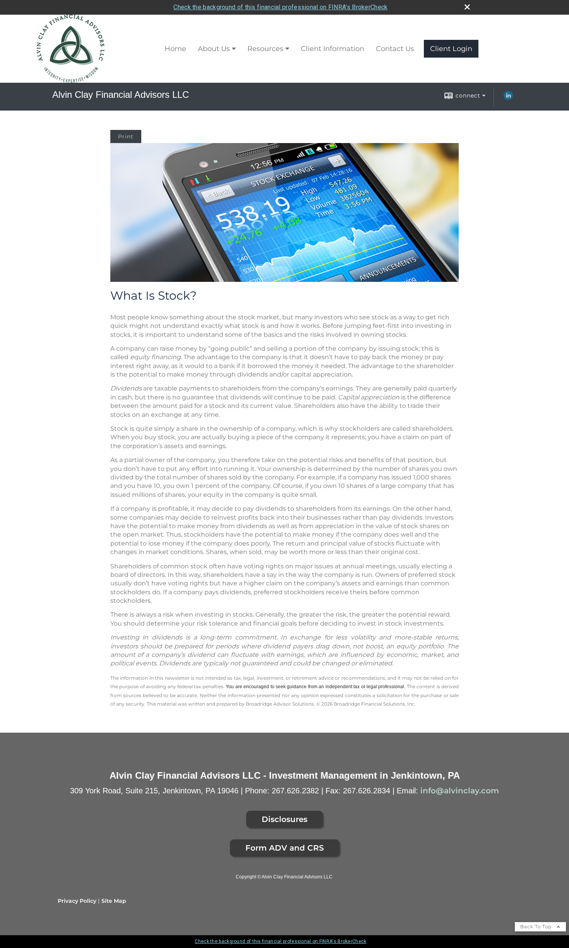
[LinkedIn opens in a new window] (508, 98)
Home (175, 48)
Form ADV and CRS (284, 848)
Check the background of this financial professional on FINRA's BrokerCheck (280, 7)
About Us (214, 48)
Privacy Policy (77, 900)
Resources (265, 48)
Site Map (113, 900)
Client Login (451, 48)
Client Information (332, 48)
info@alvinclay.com (459, 790)
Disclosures (284, 819)
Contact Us (395, 48)
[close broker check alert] (467, 7)
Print (126, 136)
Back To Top (536, 926)
